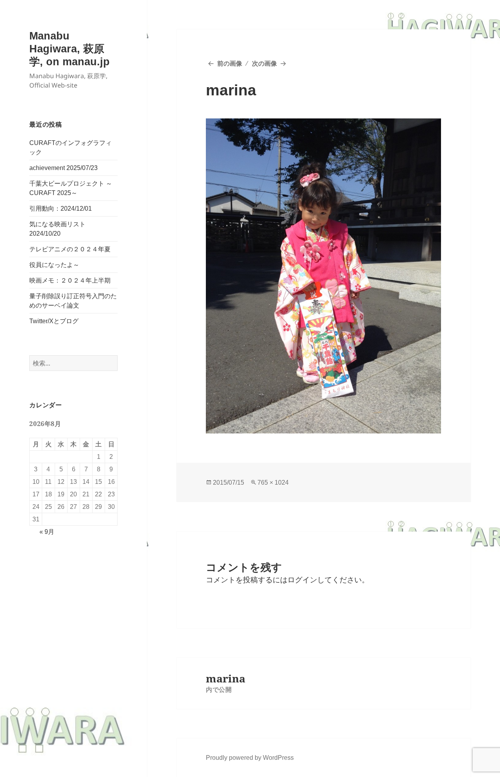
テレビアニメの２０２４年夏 (70, 249)
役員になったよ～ (54, 264)
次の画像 (264, 63)
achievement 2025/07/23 (63, 168)
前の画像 (229, 63)
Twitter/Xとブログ (54, 321)
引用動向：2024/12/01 (60, 208)
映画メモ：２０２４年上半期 (70, 280)
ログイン (302, 580)
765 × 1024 (273, 482)
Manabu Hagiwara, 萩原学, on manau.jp (69, 49)
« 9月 (46, 531)
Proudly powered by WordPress (250, 757)
